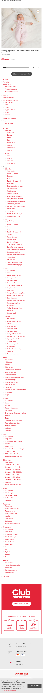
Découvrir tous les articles (21, 74)
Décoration (8, 410)
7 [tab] (24, 67)
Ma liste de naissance (11, 91)
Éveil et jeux (11, 148)
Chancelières (9, 518)
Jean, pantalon (11, 283)
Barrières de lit (9, 573)
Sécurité (9, 150)
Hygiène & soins (10, 110)
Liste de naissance (8, 98)
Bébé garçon (11, 163)
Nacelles (7, 516)
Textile (7, 418)
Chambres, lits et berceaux (13, 420)
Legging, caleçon (12, 194)
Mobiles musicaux (10, 426)
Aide (4, 121)
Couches (7, 444)
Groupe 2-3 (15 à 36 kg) (12, 480)
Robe (8, 273)
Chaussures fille (11, 313)
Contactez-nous (8, 123)
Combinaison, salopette (14, 196)
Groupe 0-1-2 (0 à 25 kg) (13, 469)
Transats (7, 554)
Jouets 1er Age (10, 539)
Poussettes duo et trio (12, 508)
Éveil (6, 105)
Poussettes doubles (11, 513)
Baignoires (8, 439)
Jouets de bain (9, 542)
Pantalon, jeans (11, 191)
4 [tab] (14, 67)
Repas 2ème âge (10, 380)
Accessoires (11, 209)
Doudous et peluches (11, 534)
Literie (7, 403)
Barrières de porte (11, 570)
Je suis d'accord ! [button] (34, 686)
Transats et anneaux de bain (13, 456)
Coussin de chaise (10, 375)
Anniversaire (9, 392)
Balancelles (8, 532)
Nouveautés (11, 171)
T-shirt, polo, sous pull (14, 181)
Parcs (6, 549)
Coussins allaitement (11, 408)
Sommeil (7, 115)
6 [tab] (21, 67)
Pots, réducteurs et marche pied (15, 449)
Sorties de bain (10, 451)
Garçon (9, 158)
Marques (6, 576)
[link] (22, 56)
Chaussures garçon (13, 354)
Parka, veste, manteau (14, 334)
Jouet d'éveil (9, 544)
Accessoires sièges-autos (13, 485)
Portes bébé (9, 498)
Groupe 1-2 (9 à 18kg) (12, 475)
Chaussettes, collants (13, 204)
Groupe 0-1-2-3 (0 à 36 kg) (13, 472)
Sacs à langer (9, 500)
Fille (8, 156)
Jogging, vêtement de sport (16, 206)
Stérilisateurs (9, 387)
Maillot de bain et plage (14, 214)
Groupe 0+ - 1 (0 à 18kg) (13, 467)
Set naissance (11, 211)
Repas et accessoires (11, 382)
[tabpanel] (21, 36)
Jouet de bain (9, 446)
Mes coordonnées (11, 86)
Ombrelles (8, 521)
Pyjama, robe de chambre (15, 295)
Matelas (7, 405)
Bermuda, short (12, 329)
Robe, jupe (10, 183)
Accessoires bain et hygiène (13, 441)
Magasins (6, 82)
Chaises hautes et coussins (13, 370)
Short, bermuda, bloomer (15, 199)
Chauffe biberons (10, 372)
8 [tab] (27, 67)
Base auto (8, 482)
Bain (8, 140)
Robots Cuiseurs (10, 385)
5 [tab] (17, 67)
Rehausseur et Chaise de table (14, 377)
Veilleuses (8, 428)
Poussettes (10, 132)
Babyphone (8, 568)
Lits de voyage (9, 493)
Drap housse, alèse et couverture (15, 413)
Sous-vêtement (11, 298)
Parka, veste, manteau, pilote (16, 201)
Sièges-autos (11, 143)
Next (38, 67)
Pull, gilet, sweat (12, 189)
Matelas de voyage (11, 495)
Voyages (9, 145)
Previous (34, 67)
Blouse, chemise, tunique (14, 186)
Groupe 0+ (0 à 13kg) (12, 464)
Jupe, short (10, 290)
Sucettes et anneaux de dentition (15, 390)
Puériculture (8, 130)
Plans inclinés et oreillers (12, 423)
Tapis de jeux (9, 552)
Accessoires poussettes (12, 524)
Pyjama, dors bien (12, 173)
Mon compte (7, 84)
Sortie (7, 107)
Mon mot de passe (11, 89)
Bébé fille (10, 161)
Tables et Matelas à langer (13, 454)
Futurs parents (9, 102)
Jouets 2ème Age (10, 537)
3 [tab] (11, 67)
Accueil (5, 79)
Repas (7, 112)
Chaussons (8, 431)
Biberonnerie (9, 367)
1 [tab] (4, 67)
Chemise (9, 234)
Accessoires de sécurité (12, 565)
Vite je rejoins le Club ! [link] (21, 604)
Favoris (5, 95)
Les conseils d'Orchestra (10, 100)
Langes (7, 395)
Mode (7, 154)
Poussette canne (10, 511)
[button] (38, 11)
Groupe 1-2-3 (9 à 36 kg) (13, 477)
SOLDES (5, 128)
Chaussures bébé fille (13, 216)
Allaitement (8, 362)
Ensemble (10, 176)
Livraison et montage (9, 118)
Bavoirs (7, 365)
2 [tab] (8, 67)
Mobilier (7, 415)
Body (8, 178)
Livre (6, 547)
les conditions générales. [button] (9, 690)
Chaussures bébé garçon (14, 265)
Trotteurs (8, 557)
